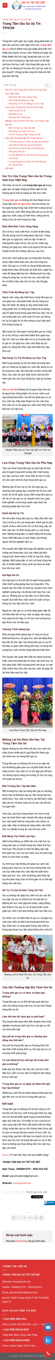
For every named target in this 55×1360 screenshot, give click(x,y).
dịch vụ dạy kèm (22, 203)
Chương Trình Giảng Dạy (19, 117)
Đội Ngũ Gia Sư (15, 114)
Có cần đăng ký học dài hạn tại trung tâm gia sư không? (28, 156)
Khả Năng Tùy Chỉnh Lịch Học (22, 131)
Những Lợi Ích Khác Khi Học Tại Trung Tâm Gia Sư (27, 123)
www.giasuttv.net (22, 1183)
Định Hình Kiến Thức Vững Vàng (23, 97)
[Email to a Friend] (30, 1217)
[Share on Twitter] (24, 1217)
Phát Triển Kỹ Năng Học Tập (21, 100)
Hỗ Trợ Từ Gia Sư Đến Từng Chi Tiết (24, 134)
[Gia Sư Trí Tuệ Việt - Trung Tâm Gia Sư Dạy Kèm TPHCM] (28, 5)
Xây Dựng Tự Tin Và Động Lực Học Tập (26, 103)
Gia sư (5, 1154)
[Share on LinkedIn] (41, 1217)
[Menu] (5, 5)
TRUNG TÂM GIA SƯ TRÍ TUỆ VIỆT (17, 20)
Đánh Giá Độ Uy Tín (17, 110)
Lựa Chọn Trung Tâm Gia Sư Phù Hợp (24, 107)
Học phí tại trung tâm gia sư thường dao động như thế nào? (27, 150)
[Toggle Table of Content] (46, 85)
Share (51, 1202)
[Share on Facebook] (19, 1217)
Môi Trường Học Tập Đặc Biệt (22, 128)
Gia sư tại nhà (10, 389)
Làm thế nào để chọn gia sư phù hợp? (25, 145)
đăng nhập (21, 1241)
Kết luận (9, 168)
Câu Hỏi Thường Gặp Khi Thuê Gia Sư (24, 138)
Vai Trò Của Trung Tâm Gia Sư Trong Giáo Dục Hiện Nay (26, 91)
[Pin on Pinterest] (35, 1217)
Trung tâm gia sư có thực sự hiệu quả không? (29, 141)
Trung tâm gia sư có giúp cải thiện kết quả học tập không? (27, 163)
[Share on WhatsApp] (13, 1217)
